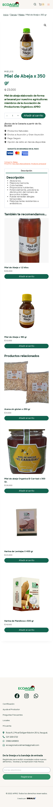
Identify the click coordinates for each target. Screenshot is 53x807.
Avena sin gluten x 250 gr (17, 409)
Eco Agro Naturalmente (21, 164)
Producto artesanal (38, 164)
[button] (45, 25)
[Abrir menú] (48, 4)
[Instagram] (26, 696)
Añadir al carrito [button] (26, 276)
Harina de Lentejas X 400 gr (18, 551)
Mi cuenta (7, 726)
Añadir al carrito (33, 115)
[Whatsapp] (36, 696)
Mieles (9, 71)
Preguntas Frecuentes (13, 715)
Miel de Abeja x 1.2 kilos (16, 267)
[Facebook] (17, 696)
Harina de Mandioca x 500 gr (19, 621)
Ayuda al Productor (11, 709)
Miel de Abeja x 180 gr (15, 337)
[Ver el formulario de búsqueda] (35, 4)
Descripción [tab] (26, 170)
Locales (6, 720)
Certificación (8, 704)
